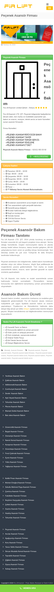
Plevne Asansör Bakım (14, 407)
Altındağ (7, 350)
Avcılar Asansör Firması (14, 534)
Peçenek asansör (34, 350)
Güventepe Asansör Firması (16, 449)
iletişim (26, 309)
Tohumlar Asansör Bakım (15, 402)
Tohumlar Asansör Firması (15, 518)
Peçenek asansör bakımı (36, 355)
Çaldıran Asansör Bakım (14, 380)
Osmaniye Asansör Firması (16, 436)
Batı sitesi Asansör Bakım (15, 415)
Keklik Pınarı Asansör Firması (17, 478)
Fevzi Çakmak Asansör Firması (17, 453)
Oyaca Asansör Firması (14, 564)
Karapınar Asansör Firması (15, 445)
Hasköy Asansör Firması (14, 513)
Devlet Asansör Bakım (14, 393)
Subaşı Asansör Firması (14, 569)
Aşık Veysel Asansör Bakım (16, 398)
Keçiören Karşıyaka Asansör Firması (19, 500)
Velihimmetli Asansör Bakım (16, 385)
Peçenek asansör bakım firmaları (23, 353)
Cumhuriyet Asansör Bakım (16, 389)
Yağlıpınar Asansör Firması (16, 466)
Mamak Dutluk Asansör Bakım (17, 411)
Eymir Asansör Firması (14, 458)
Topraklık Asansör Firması (15, 556)
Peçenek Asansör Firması (15, 529)
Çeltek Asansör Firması (14, 505)
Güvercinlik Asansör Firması (16, 427)
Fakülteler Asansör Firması (15, 496)
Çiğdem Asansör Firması (15, 560)
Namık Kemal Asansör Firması (17, 440)
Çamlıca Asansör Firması (15, 491)
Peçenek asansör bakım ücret (17, 355)
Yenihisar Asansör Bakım (15, 376)
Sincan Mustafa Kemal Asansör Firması (20, 551)
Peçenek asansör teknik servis (22, 358)
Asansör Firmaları (17, 350)
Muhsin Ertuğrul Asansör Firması (18, 483)
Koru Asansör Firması (13, 543)
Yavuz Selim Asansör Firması (16, 547)
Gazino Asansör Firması (14, 509)
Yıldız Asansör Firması (14, 462)
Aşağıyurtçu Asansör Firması (16, 538)
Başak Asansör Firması (14, 431)
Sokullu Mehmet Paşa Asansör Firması (20, 487)
